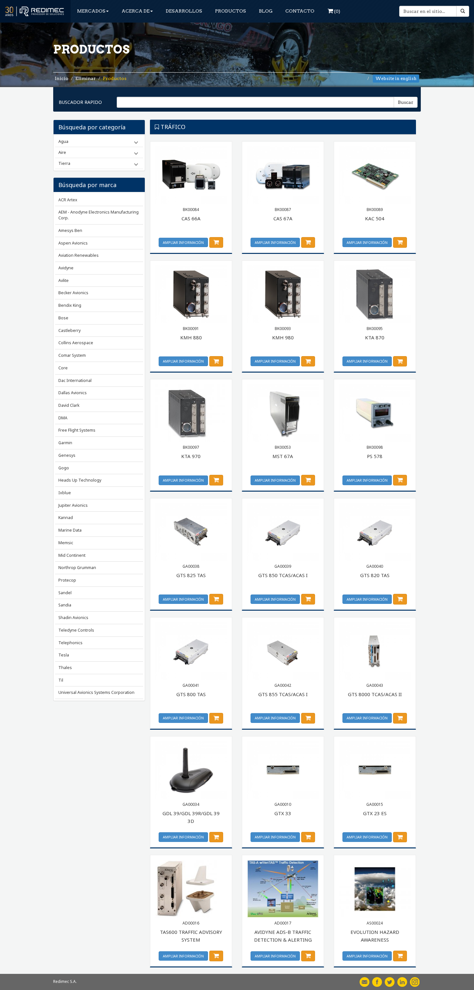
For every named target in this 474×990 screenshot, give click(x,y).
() (336, 11)
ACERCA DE (136, 11)
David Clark (68, 405)
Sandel (65, 592)
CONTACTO (299, 11)
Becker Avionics (73, 292)
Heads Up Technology (79, 480)
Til (60, 680)
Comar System (72, 355)
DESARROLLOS (184, 11)
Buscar (405, 102)
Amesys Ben (70, 230)
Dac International (75, 380)
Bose (63, 318)
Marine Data (70, 530)
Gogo (63, 468)
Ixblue (64, 492)
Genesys (66, 455)
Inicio (61, 78)
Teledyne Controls (76, 630)
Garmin (65, 442)
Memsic (65, 542)
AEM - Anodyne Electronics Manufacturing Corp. (98, 215)
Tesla (63, 655)
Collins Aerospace (75, 342)
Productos (114, 78)
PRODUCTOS (230, 11)
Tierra (64, 163)
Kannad (65, 517)
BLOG (265, 11)
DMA (62, 418)
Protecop (67, 580)
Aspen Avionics (73, 243)
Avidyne (66, 268)
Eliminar (85, 78)
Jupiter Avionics (73, 505)
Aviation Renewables (78, 255)
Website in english (396, 78)
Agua (63, 141)
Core (63, 368)
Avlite (63, 280)
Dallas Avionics (72, 392)
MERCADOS (91, 11)
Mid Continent (71, 555)
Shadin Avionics (73, 617)
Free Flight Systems (76, 430)
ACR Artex (67, 200)
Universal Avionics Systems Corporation (96, 692)
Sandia (64, 605)
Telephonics (70, 642)
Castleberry (69, 330)
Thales (65, 667)
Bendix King (69, 305)
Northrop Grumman (77, 567)
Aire (62, 152)
